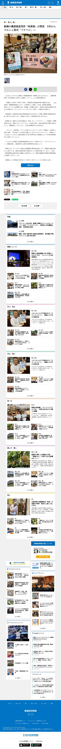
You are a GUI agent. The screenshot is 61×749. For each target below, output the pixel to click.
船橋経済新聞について (20, 720)
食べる (11, 7)
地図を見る (30, 165)
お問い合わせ (36, 723)
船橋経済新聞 (14, 2)
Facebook (49, 3)
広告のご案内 (45, 723)
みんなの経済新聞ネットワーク (30, 735)
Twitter (52, 3)
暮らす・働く (33, 7)
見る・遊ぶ (19, 7)
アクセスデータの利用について (23, 723)
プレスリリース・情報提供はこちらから (37, 720)
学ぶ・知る (43, 7)
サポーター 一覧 (43, 556)
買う (26, 7)
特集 (50, 7)
